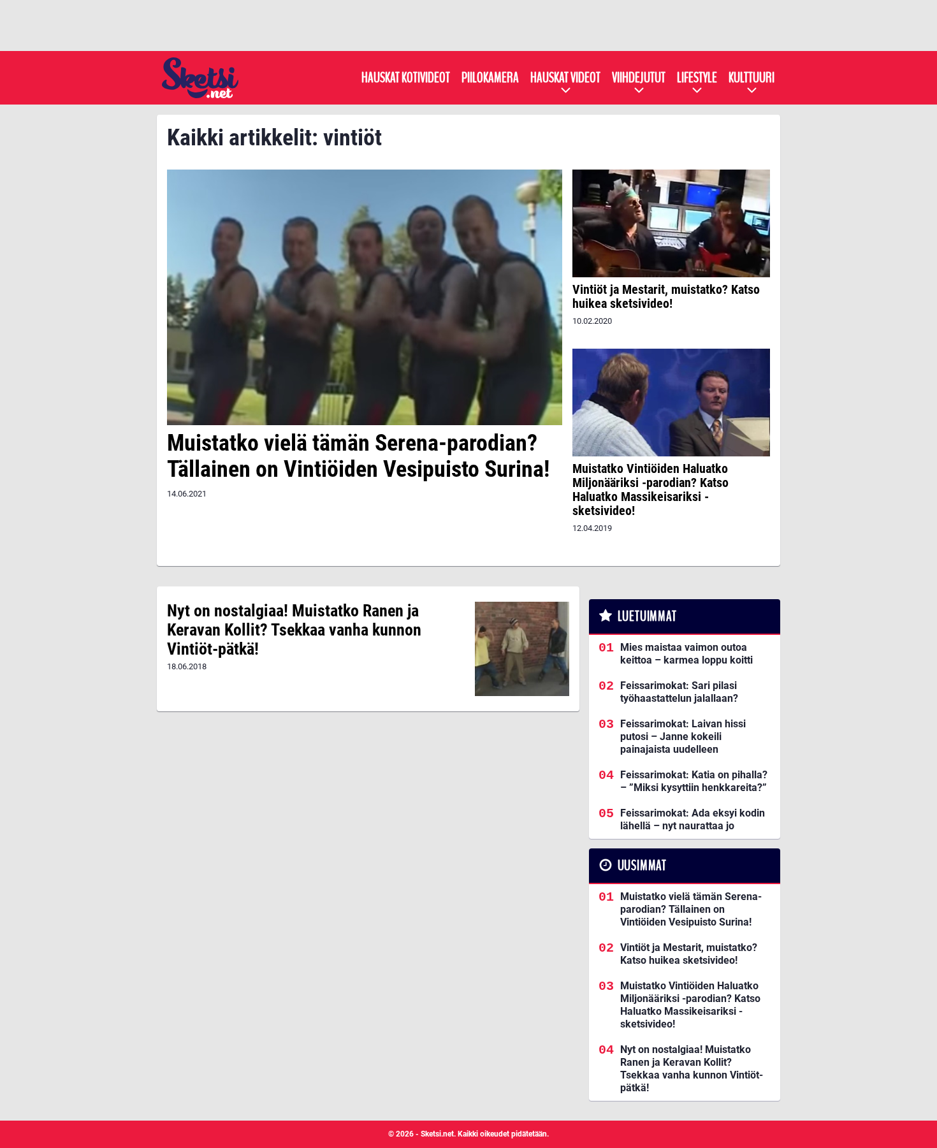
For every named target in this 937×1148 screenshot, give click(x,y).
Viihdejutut (638, 77)
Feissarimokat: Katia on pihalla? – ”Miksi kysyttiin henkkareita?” (693, 781)
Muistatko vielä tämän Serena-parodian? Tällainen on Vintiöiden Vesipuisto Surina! (358, 456)
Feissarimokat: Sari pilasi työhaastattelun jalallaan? (679, 691)
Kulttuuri (751, 77)
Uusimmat (642, 865)
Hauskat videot (565, 77)
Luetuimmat (647, 616)
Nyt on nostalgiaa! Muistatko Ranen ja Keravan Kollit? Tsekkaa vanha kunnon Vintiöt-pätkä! (294, 629)
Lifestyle (697, 77)
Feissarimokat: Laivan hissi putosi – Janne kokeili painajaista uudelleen (683, 736)
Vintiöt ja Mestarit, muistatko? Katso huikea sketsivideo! (666, 296)
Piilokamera (490, 77)
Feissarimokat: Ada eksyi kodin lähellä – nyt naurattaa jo (692, 819)
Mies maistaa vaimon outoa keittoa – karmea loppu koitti (686, 653)
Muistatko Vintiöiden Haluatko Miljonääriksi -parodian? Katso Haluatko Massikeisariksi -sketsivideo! (650, 489)
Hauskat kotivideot (405, 77)
